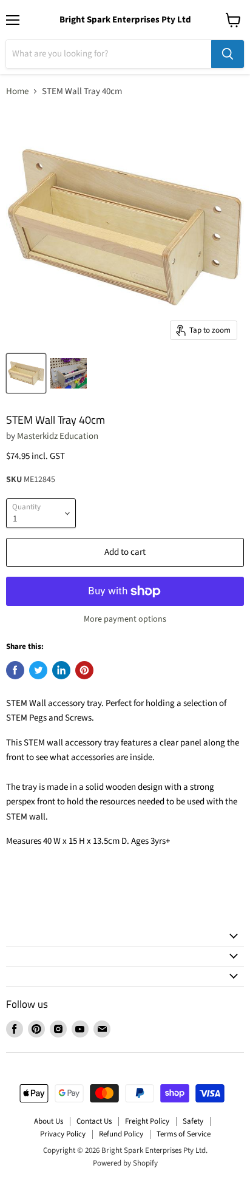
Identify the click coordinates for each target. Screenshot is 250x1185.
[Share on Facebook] (15, 670)
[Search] (227, 54)
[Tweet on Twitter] (38, 670)
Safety (193, 1121)
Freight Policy (147, 1121)
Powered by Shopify (125, 1163)
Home (17, 91)
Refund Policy (121, 1134)
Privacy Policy (63, 1134)
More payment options (125, 619)
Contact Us (94, 1121)
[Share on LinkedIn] (61, 670)
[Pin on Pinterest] (84, 670)
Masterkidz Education (57, 436)
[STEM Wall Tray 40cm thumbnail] (26, 373)
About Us (48, 1121)
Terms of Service (184, 1134)
